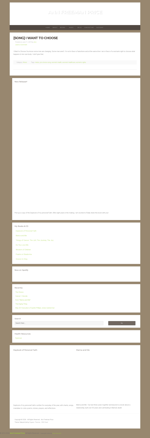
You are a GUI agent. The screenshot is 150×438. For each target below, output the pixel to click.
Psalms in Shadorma (24, 254)
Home (48, 27)
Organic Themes (34, 422)
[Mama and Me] (106, 378)
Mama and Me (21, 236)
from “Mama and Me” (23, 300)
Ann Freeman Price (75, 12)
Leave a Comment (21, 45)
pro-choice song (45, 62)
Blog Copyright (56, 433)
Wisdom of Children (23, 250)
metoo (37, 62)
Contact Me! (89, 27)
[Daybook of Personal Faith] (43, 402)
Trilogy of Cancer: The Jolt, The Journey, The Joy (34, 240)
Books (62, 27)
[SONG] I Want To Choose (35, 38)
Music (71, 27)
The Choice (19, 292)
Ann (35, 42)
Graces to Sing (21, 259)
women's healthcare (68, 62)
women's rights (81, 62)
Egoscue (18, 338)
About (55, 27)
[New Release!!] (76, 207)
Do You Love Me (22, 245)
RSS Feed (45, 422)
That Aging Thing (21, 304)
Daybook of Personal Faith (26, 231)
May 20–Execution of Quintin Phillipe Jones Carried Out (34, 308)
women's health (57, 62)
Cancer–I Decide (21, 296)
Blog (80, 27)
